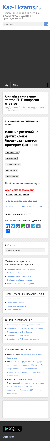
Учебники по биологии (16, 273)
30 (41, 207)
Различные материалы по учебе (20, 283)
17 (7, 207)
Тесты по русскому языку (17, 306)
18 (10, 207)
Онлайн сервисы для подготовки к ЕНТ (23, 325)
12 (26, 201)
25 (28, 207)
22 (20, 207)
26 (30, 207)
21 (18, 207)
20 (15, 207)
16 (36, 201)
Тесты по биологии (15, 309)
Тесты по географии (15, 302)
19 (12, 207)
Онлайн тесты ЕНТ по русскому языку (23, 339)
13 (29, 201)
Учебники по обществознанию (20, 280)
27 (33, 207)
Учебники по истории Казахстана (21, 269)
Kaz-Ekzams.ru (22, 7)
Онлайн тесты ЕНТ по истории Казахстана (25, 328)
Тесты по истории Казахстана (19, 299)
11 (24, 201)
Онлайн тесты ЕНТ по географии (21, 335)
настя (9, 390)
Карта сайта (8, 437)
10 (21, 201)
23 (23, 207)
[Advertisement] (25, 56)
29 (38, 207)
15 (34, 201)
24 (25, 207)
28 (35, 207)
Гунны (29, 379)
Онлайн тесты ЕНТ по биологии (20, 332)
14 (31, 201)
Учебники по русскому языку (19, 276)
